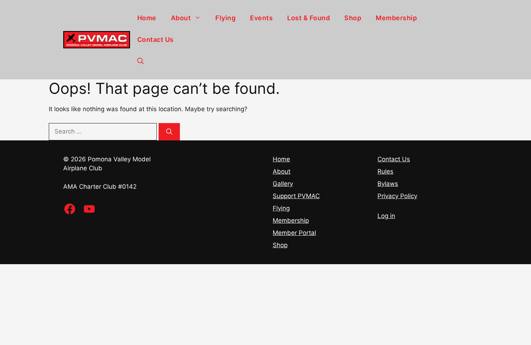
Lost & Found (308, 18)
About (181, 18)
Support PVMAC (296, 196)
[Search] (169, 131)
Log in (386, 215)
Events (261, 18)
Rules (385, 171)
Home (146, 18)
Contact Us (155, 39)
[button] (140, 61)
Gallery (283, 183)
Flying (225, 18)
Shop (352, 18)
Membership (396, 18)
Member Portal (294, 232)
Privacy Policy (397, 196)
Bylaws (387, 183)
